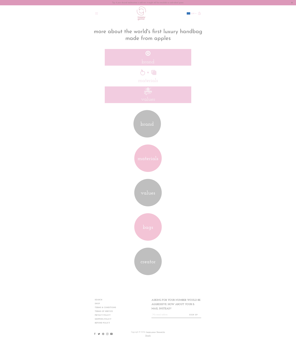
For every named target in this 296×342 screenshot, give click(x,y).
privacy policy (103, 315)
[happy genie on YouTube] (111, 334)
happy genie (151, 332)
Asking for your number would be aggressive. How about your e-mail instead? (175, 304)
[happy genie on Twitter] (99, 334)
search (98, 300)
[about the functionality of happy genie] (148, 239)
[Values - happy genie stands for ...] (148, 205)
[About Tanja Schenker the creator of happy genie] (148, 273)
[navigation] (96, 13)
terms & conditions (105, 307)
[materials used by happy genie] (148, 170)
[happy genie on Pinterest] (103, 334)
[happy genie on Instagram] (107, 334)
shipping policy (103, 319)
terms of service (104, 311)
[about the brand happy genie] (147, 136)
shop (97, 304)
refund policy (102, 323)
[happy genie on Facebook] (95, 334)
